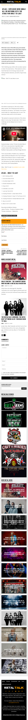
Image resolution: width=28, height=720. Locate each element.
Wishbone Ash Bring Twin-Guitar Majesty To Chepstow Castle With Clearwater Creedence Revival (14, 570)
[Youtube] (15, 691)
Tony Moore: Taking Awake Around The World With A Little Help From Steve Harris (14, 586)
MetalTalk (16, 16)
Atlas (4, 217)
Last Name (4, 240)
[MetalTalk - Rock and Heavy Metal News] (14, 2)
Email (3, 232)
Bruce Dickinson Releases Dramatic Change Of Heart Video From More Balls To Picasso (14, 634)
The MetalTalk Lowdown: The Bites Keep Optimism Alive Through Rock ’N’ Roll (13, 319)
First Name (4, 236)
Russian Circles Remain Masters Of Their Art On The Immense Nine (14, 506)
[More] (17, 42)
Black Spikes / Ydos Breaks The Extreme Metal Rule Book (14, 650)
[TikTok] (12, 691)
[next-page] (5, 335)
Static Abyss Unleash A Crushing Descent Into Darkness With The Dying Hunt (14, 522)
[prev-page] (2, 335)
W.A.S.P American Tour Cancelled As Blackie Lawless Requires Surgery (21, 252)
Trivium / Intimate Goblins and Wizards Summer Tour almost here (7, 252)
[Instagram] (9, 691)
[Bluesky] (19, 691)
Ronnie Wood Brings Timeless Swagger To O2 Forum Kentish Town (14, 538)
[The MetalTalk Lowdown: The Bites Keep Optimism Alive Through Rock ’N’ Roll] (14, 307)
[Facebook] (6, 691)
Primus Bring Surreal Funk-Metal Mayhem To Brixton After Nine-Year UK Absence (14, 602)
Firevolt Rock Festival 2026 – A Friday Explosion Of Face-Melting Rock (14, 554)
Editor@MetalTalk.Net (14, 702)
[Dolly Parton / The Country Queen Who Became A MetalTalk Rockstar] (14, 271)
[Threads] (22, 691)
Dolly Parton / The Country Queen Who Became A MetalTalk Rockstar (13, 282)
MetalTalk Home (5, 4)
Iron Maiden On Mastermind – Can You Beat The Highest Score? (14, 666)
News (11, 4)
